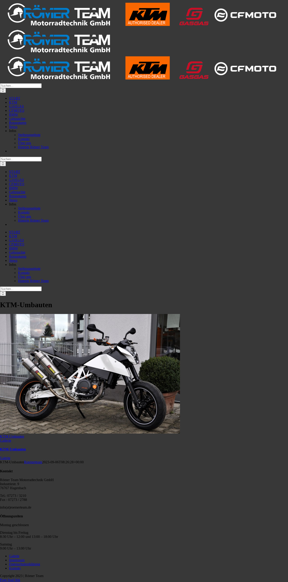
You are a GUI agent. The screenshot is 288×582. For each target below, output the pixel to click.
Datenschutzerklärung (24, 564)
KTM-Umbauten (12, 436)
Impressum (17, 560)
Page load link (10, 580)
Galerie (5, 458)
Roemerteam (33, 462)
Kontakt (14, 568)
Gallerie (5, 440)
